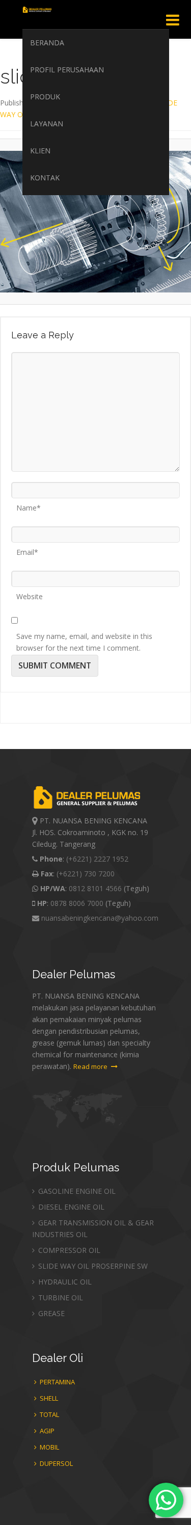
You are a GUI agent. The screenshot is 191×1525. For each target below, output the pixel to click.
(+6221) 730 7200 (86, 873)
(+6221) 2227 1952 (97, 859)
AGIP (46, 1430)
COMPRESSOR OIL (68, 1250)
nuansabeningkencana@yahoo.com (99, 918)
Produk (45, 96)
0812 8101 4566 (95, 888)
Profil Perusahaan (67, 69)
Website (29, 593)
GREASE (50, 1313)
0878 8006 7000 (76, 903)
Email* (27, 548)
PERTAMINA (56, 1381)
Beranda (47, 42)
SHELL (48, 1398)
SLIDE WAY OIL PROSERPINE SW (92, 1266)
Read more (91, 1066)
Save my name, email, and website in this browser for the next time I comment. (84, 632)
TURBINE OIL (59, 1297)
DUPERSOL (55, 1463)
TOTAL (48, 1414)
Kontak (45, 177)
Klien (40, 150)
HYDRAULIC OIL (64, 1282)
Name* (28, 504)
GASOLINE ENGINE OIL (76, 1191)
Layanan (46, 123)
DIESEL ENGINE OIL (70, 1207)
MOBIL (48, 1447)
